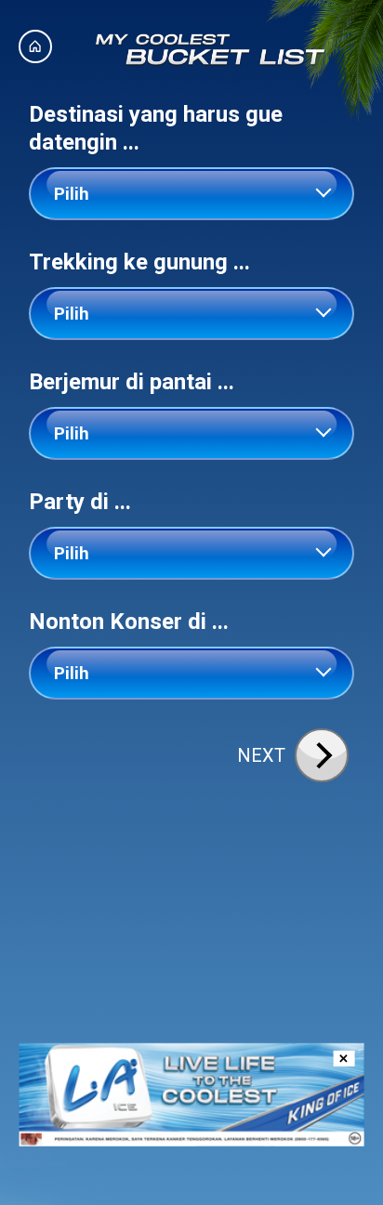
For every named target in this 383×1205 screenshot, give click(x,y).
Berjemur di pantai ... (131, 382)
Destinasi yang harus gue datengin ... (156, 128)
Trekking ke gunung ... (139, 262)
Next (261, 755)
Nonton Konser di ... (129, 622)
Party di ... (80, 502)
